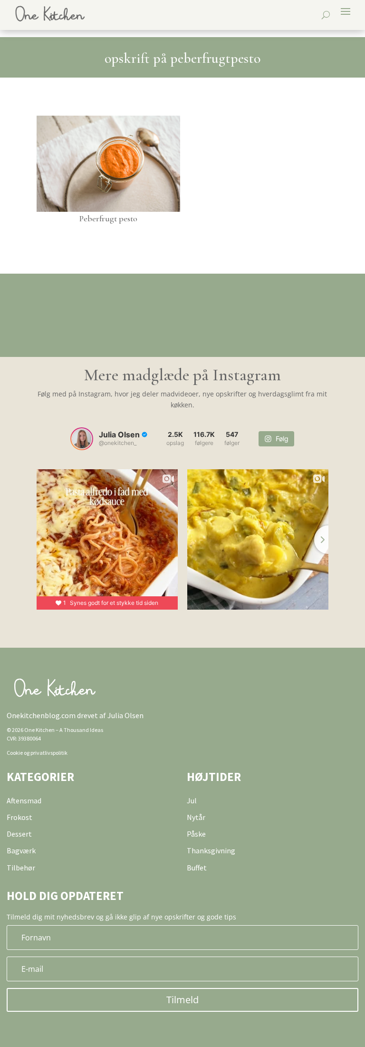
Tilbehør (21, 867)
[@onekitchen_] (81, 438)
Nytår (196, 817)
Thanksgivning (211, 850)
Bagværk (21, 850)
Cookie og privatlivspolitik (37, 752)
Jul (192, 800)
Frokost (19, 817)
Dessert (19, 834)
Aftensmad (24, 800)
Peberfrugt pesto (108, 218)
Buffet (197, 867)
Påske (196, 834)
